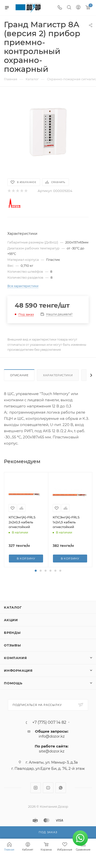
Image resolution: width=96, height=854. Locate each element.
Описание (19, 375)
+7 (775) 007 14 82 (49, 722)
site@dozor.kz (51, 751)
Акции (11, 620)
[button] (35, 570)
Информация (18, 670)
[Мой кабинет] (78, 7)
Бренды (12, 633)
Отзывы (12, 645)
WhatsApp (60, 787)
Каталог (13, 607)
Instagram (35, 787)
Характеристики (58, 375)
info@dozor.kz (52, 736)
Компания (15, 658)
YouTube (48, 787)
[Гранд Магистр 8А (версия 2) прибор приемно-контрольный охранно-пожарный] (48, 132)
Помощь (13, 683)
